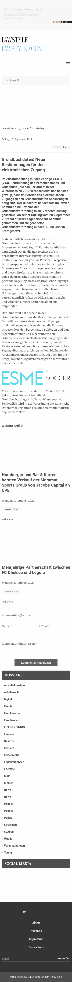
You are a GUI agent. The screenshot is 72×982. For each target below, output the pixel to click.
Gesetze (9, 741)
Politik (8, 817)
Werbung (36, 931)
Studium (9, 831)
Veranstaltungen (14, 845)
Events (8, 706)
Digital (8, 699)
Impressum (36, 939)
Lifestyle (9, 769)
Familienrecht (12, 720)
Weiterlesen (8, 519)
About (36, 922)
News (7, 790)
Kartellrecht (11, 755)
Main (7, 776)
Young (8, 852)
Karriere (9, 748)
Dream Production (52, 976)
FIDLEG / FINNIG (14, 727)
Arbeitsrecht (12, 692)
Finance (9, 734)
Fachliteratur (12, 713)
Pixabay (40, 128)
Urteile (8, 838)
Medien (8, 783)
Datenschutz (36, 947)
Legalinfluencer (14, 762)
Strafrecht (10, 824)
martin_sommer (20, 128)
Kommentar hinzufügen (36, 662)
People (8, 803)
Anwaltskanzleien (15, 685)
